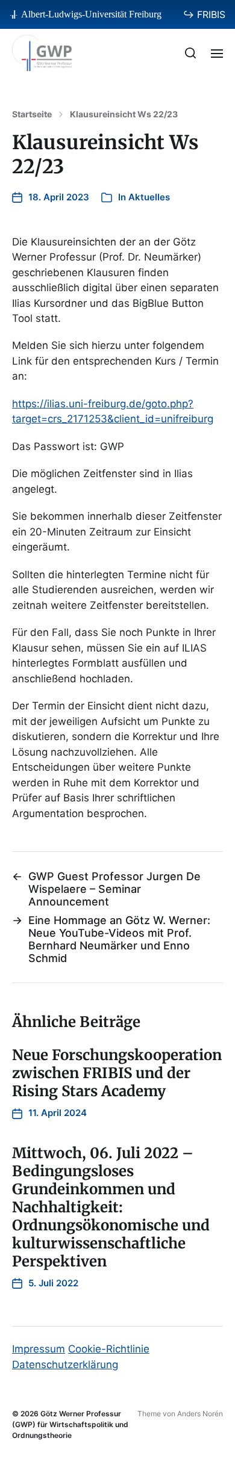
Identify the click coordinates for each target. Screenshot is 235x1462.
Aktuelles (149, 197)
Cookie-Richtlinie (108, 1349)
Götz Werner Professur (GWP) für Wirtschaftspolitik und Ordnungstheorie (70, 1424)
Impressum (38, 1349)
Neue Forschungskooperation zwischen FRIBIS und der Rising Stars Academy (117, 1073)
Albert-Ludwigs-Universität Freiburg (91, 14)
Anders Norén (200, 1413)
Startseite (32, 114)
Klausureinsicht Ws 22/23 (124, 114)
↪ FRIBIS (204, 14)
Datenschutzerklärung (65, 1365)
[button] (191, 53)
